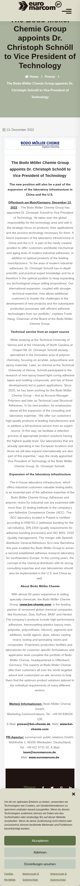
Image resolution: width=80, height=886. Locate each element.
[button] (73, 793)
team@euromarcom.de (39, 752)
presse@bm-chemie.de (33, 724)
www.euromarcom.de (44, 757)
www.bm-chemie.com (35, 604)
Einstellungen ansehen (40, 864)
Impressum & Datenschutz (31, 876)
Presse (50, 76)
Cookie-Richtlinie (10, 876)
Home (34, 76)
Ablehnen (40, 852)
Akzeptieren (40, 840)
